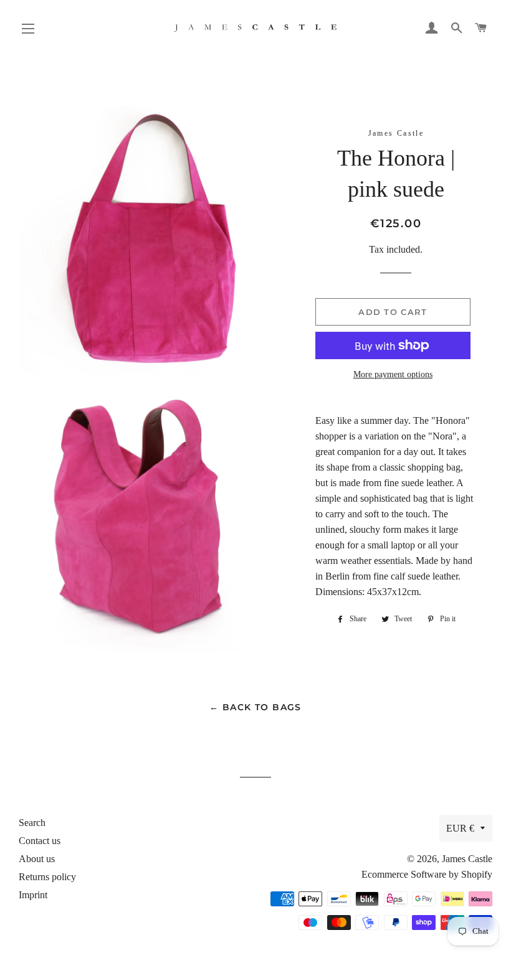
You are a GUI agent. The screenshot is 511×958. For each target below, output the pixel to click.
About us (37, 858)
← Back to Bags (255, 707)
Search (32, 822)
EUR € (460, 828)
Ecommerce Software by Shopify (426, 874)
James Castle (467, 858)
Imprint (33, 895)
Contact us (39, 840)
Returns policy (47, 876)
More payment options (392, 374)
